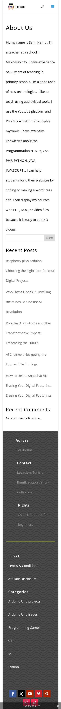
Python (13, 667)
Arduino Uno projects (24, 601)
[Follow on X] (21, 693)
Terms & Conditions (23, 565)
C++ (11, 640)
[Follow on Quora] (47, 693)
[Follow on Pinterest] (38, 693)
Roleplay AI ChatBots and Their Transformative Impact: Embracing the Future (29, 333)
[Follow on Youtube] (30, 694)
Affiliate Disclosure (22, 579)
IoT (10, 654)
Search (50, 237)
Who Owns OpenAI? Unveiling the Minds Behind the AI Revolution (28, 302)
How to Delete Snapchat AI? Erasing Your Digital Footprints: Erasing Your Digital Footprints (29, 385)
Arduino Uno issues (23, 614)
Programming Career (24, 627)
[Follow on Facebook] (12, 693)
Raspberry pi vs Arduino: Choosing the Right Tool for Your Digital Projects (30, 271)
